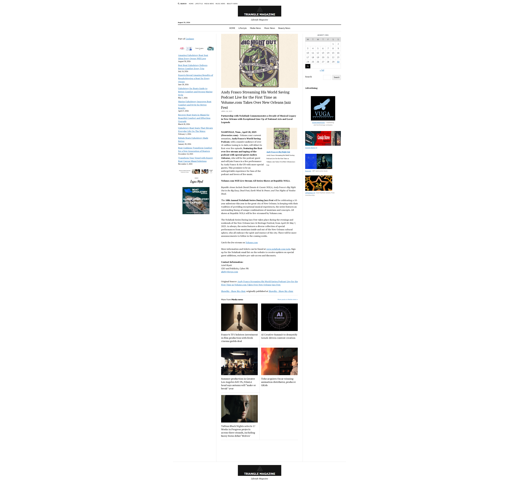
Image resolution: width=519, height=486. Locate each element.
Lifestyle (199, 4)
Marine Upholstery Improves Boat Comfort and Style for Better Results (194, 105)
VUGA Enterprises (318, 122)
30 (338, 61)
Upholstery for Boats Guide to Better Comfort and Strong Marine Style (195, 91)
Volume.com (252, 242)
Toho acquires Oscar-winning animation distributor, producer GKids (278, 382)
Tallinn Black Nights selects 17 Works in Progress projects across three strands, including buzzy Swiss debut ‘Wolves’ (238, 430)
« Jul (322, 70)
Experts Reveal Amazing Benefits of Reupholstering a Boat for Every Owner (195, 78)
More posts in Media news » (288, 299)
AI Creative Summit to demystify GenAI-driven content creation (279, 336)
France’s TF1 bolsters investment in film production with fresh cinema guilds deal (239, 338)
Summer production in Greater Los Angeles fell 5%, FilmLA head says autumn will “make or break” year (238, 383)
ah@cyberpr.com (229, 271)
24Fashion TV (310, 193)
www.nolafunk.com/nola (278, 248)
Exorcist (308, 171)
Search (308, 76)
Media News (209, 4)
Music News (220, 4)
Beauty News (232, 4)
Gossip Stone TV (311, 148)
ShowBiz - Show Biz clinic (233, 291)
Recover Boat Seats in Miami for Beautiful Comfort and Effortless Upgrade (194, 118)
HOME (191, 4)
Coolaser (190, 38)
